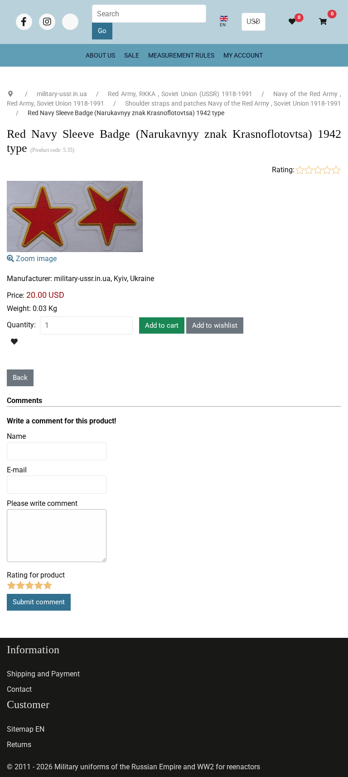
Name (16, 436)
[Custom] (70, 22)
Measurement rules (181, 55)
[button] (319, 22)
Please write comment (42, 503)
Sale (131, 55)
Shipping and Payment (43, 674)
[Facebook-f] (24, 22)
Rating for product (36, 575)
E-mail (17, 470)
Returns (19, 744)
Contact (19, 689)
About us (100, 55)
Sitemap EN (25, 729)
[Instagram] (47, 22)
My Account (243, 55)
